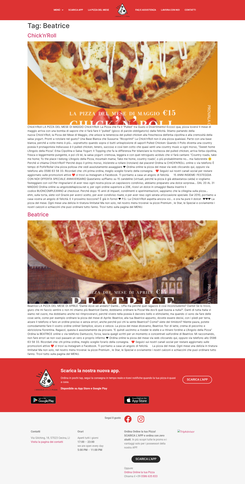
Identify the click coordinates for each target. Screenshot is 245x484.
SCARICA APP (75, 10)
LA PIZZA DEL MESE (98, 10)
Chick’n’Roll (42, 35)
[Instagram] (141, 419)
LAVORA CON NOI (170, 10)
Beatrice (38, 214)
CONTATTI (190, 10)
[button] (58, 10)
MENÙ (57, 10)
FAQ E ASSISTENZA (145, 10)
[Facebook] (128, 419)
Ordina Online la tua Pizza (139, 472)
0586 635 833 (149, 476)
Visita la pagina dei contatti (47, 441)
